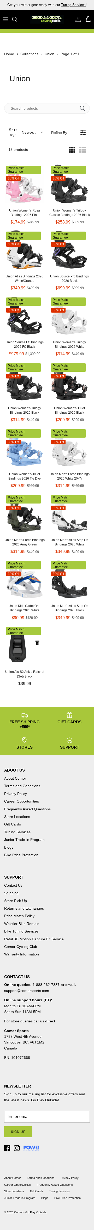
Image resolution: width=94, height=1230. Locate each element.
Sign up (18, 1132)
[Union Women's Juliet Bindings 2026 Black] (69, 381)
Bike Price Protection (21, 855)
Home (9, 54)
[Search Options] (84, 108)
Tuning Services (17, 832)
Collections (29, 54)
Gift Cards (12, 824)
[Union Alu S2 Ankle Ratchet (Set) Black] (24, 645)
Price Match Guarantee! (58, 7)
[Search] (17, 19)
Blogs (8, 847)
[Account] (77, 19)
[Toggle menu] (5, 19)
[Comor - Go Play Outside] (47, 19)
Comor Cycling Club (20, 947)
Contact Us (13, 885)
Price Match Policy (19, 916)
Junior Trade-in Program (24, 839)
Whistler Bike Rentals (21, 924)
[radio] (72, 149)
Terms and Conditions (22, 786)
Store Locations (17, 817)
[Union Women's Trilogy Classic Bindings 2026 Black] (69, 184)
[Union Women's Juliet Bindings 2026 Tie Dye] (24, 447)
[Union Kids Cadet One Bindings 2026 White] (24, 579)
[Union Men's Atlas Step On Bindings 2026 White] (69, 513)
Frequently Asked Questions (27, 809)
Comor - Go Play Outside (30, 1212)
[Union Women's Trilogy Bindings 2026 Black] (24, 381)
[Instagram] (17, 1148)
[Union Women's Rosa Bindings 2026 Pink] (24, 184)
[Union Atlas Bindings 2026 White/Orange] (24, 249)
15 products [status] (18, 149)
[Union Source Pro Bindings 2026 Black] (69, 249)
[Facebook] (7, 1148)
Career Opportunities (21, 801)
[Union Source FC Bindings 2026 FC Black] (24, 315)
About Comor (15, 778)
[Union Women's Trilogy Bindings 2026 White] (69, 315)
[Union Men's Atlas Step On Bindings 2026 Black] (69, 579)
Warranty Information (21, 954)
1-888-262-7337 (46, 985)
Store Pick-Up (15, 901)
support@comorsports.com (26, 991)
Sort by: (22, 132)
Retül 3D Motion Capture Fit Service (34, 939)
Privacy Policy (15, 794)
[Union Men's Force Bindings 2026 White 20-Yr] (69, 447)
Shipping (11, 893)
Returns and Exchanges (24, 908)
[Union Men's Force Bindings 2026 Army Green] (24, 513)
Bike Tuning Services (21, 931)
